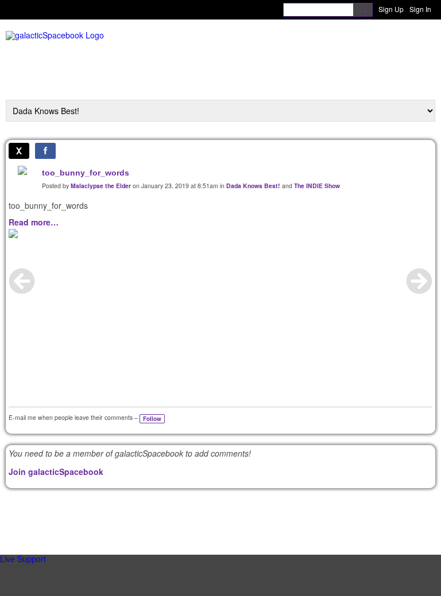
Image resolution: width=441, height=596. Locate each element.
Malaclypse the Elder (101, 185)
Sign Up (391, 9)
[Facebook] (45, 151)
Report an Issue (184, 515)
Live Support (23, 558)
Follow (152, 419)
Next (419, 281)
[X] (19, 151)
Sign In (420, 9)
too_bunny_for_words (85, 172)
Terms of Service (255, 515)
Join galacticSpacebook (56, 471)
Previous (22, 281)
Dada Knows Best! (253, 185)
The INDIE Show (317, 185)
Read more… (34, 222)
